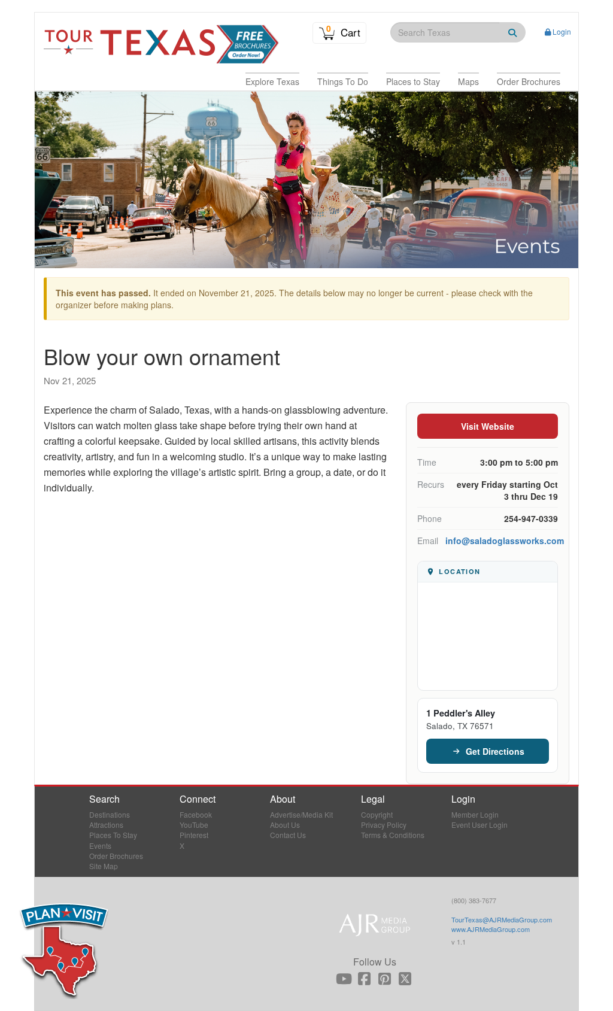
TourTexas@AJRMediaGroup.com (501, 919)
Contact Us (288, 835)
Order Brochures (116, 856)
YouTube (194, 824)
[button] (272, 81)
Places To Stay (113, 835)
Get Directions (495, 751)
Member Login (475, 814)
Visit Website (487, 426)
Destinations (109, 814)
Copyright (377, 814)
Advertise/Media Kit (301, 814)
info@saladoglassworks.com (504, 541)
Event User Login (479, 824)
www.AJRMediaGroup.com (490, 929)
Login (562, 31)
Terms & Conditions (392, 835)
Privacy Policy (383, 824)
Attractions (106, 824)
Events (100, 845)
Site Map (103, 866)
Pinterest (194, 835)
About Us (285, 824)
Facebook (196, 814)
